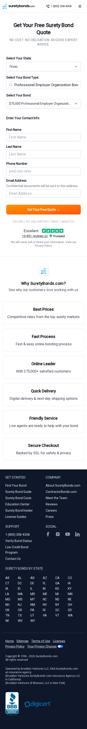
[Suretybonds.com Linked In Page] (77, 534)
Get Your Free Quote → (43, 209)
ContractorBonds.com (61, 492)
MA (20, 594)
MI (57, 594)
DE (32, 583)
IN (44, 588)
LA (7, 594)
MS (20, 599)
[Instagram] (58, 534)
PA (32, 610)
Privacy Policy (43, 245)
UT (32, 615)
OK (7, 610)
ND (57, 599)
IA (6, 588)
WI (7, 621)
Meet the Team (56, 498)
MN (70, 594)
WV (20, 621)
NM (32, 604)
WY (32, 621)
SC (57, 610)
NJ (20, 604)
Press (50, 517)
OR (20, 610)
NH (7, 604)
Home (9, 641)
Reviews (52, 504)
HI (69, 583)
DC (20, 583)
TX (20, 615)
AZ (45, 578)
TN (7, 615)
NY (57, 604)
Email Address (42, 183)
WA (70, 615)
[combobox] (43, 66)
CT (7, 583)
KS (57, 588)
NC (45, 599)
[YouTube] (67, 534)
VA (45, 615)
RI (44, 610)
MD (32, 594)
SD (70, 610)
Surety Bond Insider (19, 510)
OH (70, 604)
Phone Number (16, 163)
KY (70, 588)
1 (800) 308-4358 (17, 534)
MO (7, 599)
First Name (13, 129)
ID (19, 588)
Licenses (59, 641)
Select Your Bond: (18, 95)
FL (44, 583)
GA (57, 583)
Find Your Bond (16, 485)
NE (70, 599)
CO (70, 578)
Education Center (17, 504)
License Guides (15, 517)
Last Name (13, 146)
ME (45, 594)
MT (32, 599)
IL (31, 588)
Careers (51, 510)
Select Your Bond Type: (22, 77)
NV (45, 604)
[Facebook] (48, 534)
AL (20, 578)
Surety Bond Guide (18, 492)
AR (32, 578)
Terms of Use (40, 641)
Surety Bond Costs (18, 498)
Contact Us (13, 558)
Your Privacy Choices (42, 646)
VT (57, 615)
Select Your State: (19, 58)
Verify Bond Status (18, 541)
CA (57, 578)
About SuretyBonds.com (63, 485)
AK (7, 578)
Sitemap (23, 641)
